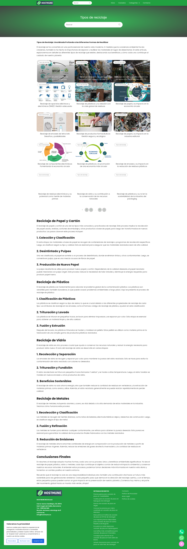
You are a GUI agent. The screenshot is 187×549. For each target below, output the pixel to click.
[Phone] (181, 531)
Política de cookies (128, 499)
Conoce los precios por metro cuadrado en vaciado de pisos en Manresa (106, 510)
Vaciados (122, 3)
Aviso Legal (126, 496)
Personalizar (12, 541)
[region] (25, 533)
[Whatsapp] (181, 538)
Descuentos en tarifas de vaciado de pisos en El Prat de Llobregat (105, 516)
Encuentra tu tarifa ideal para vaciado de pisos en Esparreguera (106, 527)
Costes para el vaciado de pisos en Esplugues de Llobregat (106, 500)
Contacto (146, 3)
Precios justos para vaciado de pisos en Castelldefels (104, 495)
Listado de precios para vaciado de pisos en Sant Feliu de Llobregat (106, 543)
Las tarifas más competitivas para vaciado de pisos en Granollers (106, 532)
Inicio (113, 3)
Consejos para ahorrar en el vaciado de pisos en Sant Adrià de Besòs (106, 538)
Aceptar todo (38, 541)
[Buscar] (90, 2)
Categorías (133, 3)
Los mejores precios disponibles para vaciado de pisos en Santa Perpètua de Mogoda (105, 522)
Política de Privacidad (129, 494)
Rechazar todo (25, 541)
